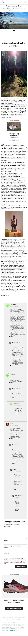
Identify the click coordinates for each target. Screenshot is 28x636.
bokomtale (21, 99)
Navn (6, 540)
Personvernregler (16, 569)
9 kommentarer (14, 45)
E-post (13, 546)
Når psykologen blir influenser (15, 239)
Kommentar (7, 526)
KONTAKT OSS (10, 619)
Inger (11, 423)
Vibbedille (13, 304)
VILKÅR (24, 617)
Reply (11, 336)
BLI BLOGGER (18, 619)
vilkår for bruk (21, 569)
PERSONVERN (17, 617)
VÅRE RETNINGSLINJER (7, 617)
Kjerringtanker (15, 342)
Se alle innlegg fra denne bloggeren (14, 608)
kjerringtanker (14, 7)
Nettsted (6, 553)
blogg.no (13, 628)
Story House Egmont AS (11, 630)
